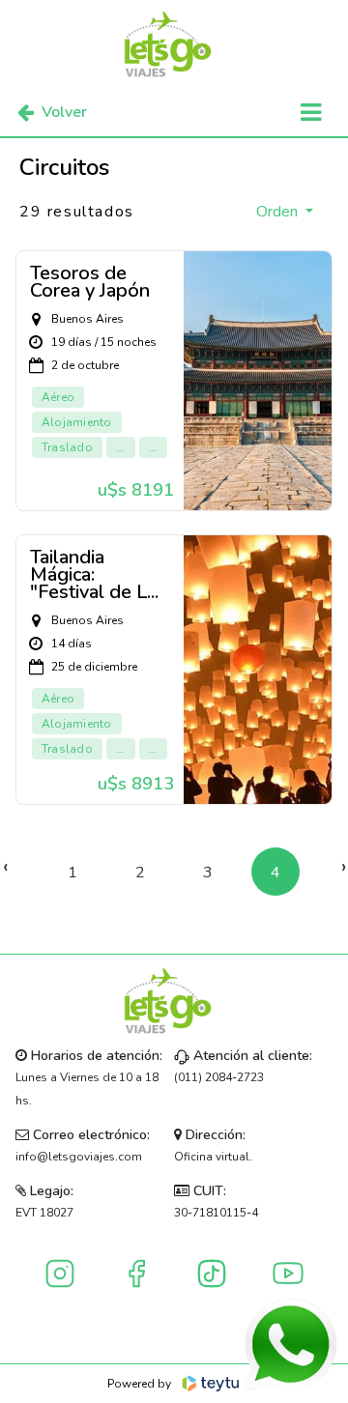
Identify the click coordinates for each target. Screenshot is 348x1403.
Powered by (139, 1383)
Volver (64, 112)
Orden (279, 211)
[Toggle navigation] (311, 113)
